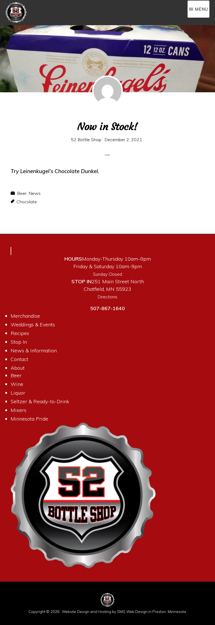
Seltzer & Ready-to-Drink (40, 401)
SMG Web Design (132, 611)
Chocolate (27, 201)
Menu (201, 9)
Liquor (18, 393)
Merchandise (25, 316)
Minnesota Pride (29, 419)
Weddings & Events (33, 324)
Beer (22, 193)
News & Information (34, 350)
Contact (19, 359)
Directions (107, 296)
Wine (17, 384)
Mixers (18, 410)
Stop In (19, 342)
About (18, 368)
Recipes (20, 333)
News (35, 193)
